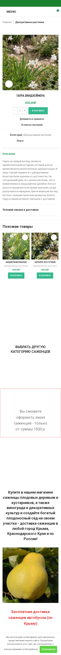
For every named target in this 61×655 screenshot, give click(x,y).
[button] (16, 275)
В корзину (38, 110)
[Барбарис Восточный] (44, 246)
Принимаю (48, 649)
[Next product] (13, 29)
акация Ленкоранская (16, 262)
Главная (7, 22)
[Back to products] (9, 29)
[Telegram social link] (35, 3)
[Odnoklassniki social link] (22, 3)
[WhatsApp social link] (26, 3)
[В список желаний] (25, 237)
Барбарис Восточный (45, 262)
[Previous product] (5, 29)
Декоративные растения (29, 22)
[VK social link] (30, 3)
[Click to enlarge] (9, 84)
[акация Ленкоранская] (16, 246)
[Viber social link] (39, 3)
